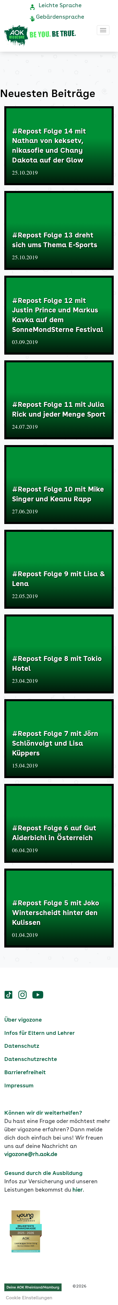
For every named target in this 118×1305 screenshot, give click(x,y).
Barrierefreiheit (25, 1073)
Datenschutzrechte (30, 1059)
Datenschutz (21, 1046)
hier (77, 1190)
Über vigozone (23, 1020)
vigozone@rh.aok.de (30, 1154)
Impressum (19, 1086)
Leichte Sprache (60, 6)
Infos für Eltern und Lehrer (39, 1033)
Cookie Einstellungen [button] (29, 1298)
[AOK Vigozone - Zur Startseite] (40, 36)
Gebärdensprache (60, 17)
